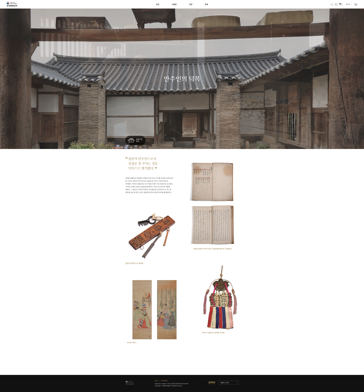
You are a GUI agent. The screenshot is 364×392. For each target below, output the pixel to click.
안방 (190, 4)
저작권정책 (164, 381)
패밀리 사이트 (224, 382)
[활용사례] (336, 4)
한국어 (348, 4)
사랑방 (174, 4)
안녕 (157, 4)
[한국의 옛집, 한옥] (135, 140)
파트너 (157, 381)
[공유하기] (331, 4)
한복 (206, 4)
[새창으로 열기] (211, 382)
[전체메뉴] (355, 4)
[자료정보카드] (340, 4)
